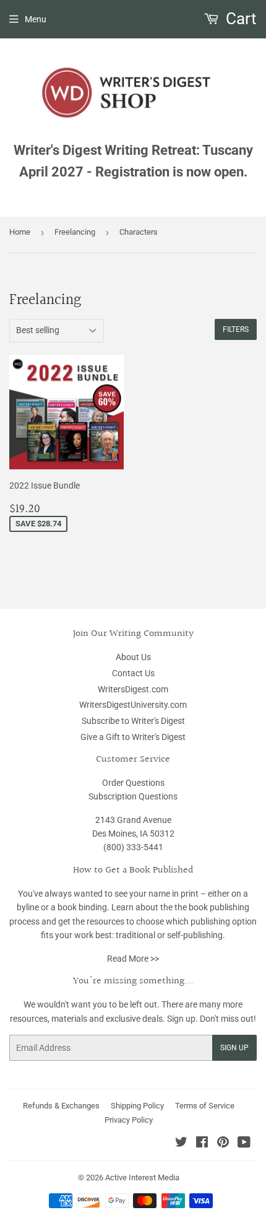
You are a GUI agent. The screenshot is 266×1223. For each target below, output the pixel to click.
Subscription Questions (133, 796)
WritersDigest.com (133, 689)
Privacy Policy (129, 1120)
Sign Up (234, 1047)
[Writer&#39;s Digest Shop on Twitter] (181, 1144)
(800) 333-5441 (133, 847)
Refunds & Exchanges (61, 1105)
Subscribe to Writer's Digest (133, 721)
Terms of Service (204, 1105)
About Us (133, 657)
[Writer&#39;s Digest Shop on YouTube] (244, 1144)
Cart (239, 18)
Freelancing (74, 232)
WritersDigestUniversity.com (133, 705)
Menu (35, 19)
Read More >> (133, 959)
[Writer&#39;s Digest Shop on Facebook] (201, 1144)
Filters (236, 329)
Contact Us (133, 673)
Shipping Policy (137, 1105)
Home (19, 232)
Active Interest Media (142, 1177)
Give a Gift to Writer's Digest (133, 737)
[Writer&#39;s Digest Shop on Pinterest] (223, 1144)
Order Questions (133, 783)
